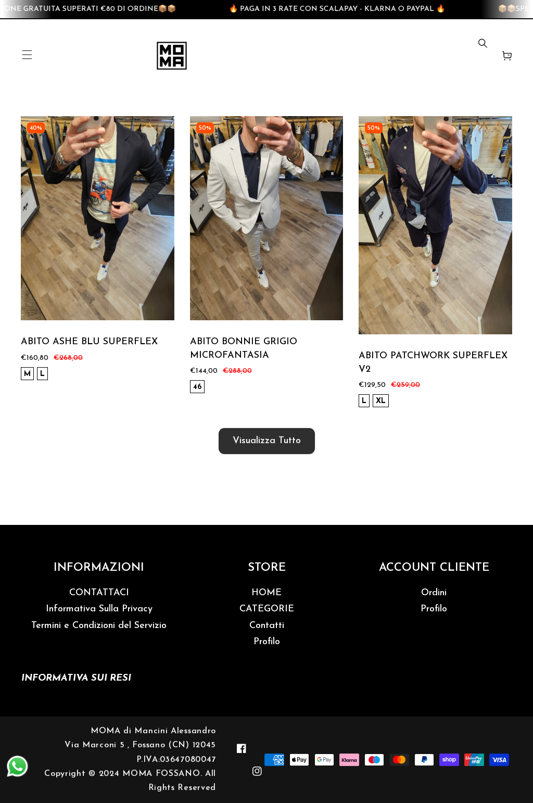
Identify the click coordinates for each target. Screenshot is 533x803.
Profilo (266, 642)
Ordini (434, 593)
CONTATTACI (99, 593)
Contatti (266, 626)
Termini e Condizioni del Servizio (99, 626)
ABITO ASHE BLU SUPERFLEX (89, 342)
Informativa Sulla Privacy (99, 609)
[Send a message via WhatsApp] (17, 766)
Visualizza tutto (267, 441)
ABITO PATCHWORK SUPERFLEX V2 (433, 363)
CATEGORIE (266, 609)
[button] (27, 55)
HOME (266, 593)
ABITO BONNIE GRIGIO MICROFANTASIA (243, 348)
